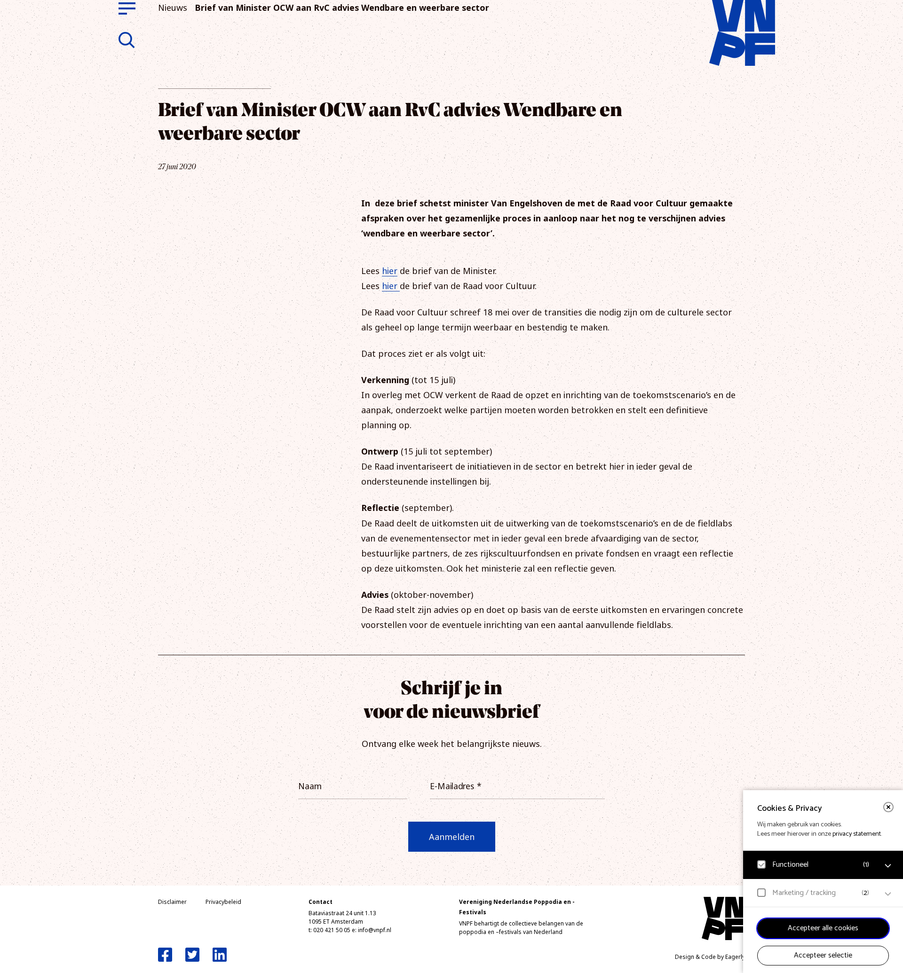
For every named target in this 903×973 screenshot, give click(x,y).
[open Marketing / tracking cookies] (888, 894)
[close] (888, 807)
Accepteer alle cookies (823, 928)
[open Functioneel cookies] (888, 866)
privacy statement (856, 834)
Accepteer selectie (823, 955)
